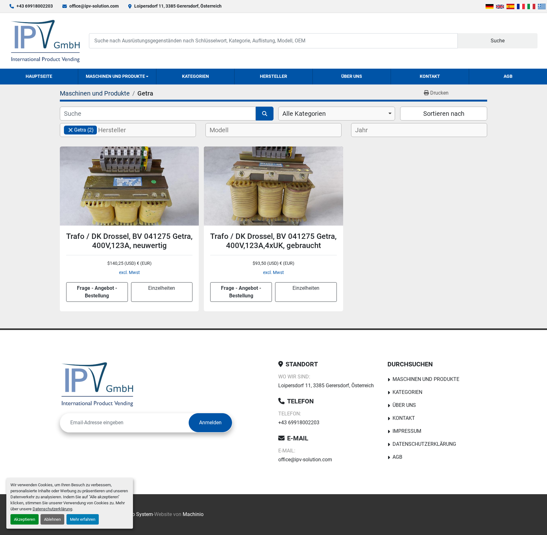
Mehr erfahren (82, 519)
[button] (117, 76)
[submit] (265, 114)
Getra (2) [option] (79, 130)
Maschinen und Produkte (115, 76)
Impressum (407, 431)
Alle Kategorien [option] (304, 113)
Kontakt (430, 76)
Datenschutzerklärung (52, 509)
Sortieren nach (443, 113)
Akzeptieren (24, 519)
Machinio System (133, 514)
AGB (508, 76)
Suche (498, 41)
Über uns (351, 76)
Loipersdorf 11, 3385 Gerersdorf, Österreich (178, 6)
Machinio (193, 514)
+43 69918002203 (34, 6)
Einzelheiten (161, 288)
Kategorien (195, 76)
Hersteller (273, 76)
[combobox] (336, 114)
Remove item (70, 130)
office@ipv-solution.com (94, 6)
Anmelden (210, 423)
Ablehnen (52, 519)
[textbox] (117, 130)
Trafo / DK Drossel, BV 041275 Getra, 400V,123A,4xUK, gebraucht (273, 241)
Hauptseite (39, 76)
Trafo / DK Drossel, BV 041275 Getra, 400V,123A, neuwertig (129, 241)
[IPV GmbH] (97, 384)
